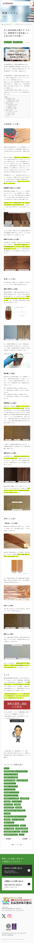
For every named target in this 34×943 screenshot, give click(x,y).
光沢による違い (11, 113)
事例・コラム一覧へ (17, 844)
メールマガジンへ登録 (17, 720)
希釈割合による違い (12, 107)
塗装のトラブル (7, 42)
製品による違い (11, 114)
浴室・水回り (8, 804)
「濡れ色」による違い (13, 111)
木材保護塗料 (24, 798)
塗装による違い (9, 102)
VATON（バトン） (10, 783)
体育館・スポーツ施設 (11, 777)
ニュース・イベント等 (11, 774)
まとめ (7, 115)
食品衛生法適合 (9, 807)
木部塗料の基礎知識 (17, 42)
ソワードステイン (9, 789)
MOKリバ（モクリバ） (11, 795)
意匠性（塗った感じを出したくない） (15, 816)
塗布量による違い (12, 105)
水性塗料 (17, 804)
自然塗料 (18, 807)
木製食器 (7, 801)
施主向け (24, 831)
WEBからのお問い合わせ (13, 868)
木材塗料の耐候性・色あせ (12, 831)
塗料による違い (9, 110)
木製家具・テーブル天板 (11, 798)
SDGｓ (23, 825)
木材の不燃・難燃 (9, 780)
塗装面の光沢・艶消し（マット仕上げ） (16, 771)
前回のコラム (7, 81)
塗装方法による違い (12, 108)
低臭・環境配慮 (9, 828)
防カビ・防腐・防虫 (17, 819)
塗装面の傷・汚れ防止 (11, 834)
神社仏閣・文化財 (22, 780)
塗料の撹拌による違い (13, 104)
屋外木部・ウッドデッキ (11, 792)
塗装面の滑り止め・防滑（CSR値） (14, 810)
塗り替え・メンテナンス (11, 825)
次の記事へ (25, 838)
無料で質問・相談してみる (17, 705)
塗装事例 (7, 819)
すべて (6, 768)
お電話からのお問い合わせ (13, 881)
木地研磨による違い (10, 98)
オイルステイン (16, 801)
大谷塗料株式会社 (7, 24)
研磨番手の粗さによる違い (14, 100)
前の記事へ (9, 838)
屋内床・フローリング (11, 786)
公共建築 (7, 813)
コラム (21, 834)
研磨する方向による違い (13, 101)
